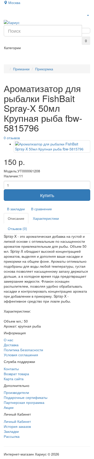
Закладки (11, 431)
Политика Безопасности (23, 349)
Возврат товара (16, 373)
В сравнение (41, 208)
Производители (16, 392)
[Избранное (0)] (14, 39)
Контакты (11, 368)
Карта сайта (14, 378)
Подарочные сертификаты (25, 397)
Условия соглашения (21, 354)
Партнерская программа (24, 402)
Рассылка (12, 436)
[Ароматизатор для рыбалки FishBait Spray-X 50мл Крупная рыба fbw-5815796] (52, 146)
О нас (8, 339)
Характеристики (46, 218)
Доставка (11, 344)
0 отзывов (12, 137)
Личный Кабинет (17, 421)
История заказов (17, 426)
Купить (47, 195)
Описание (16, 218)
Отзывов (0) (17, 228)
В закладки (16, 208)
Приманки (21, 68)
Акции (9, 407)
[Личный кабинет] (87, 14)
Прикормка (44, 68)
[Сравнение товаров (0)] (7, 39)
